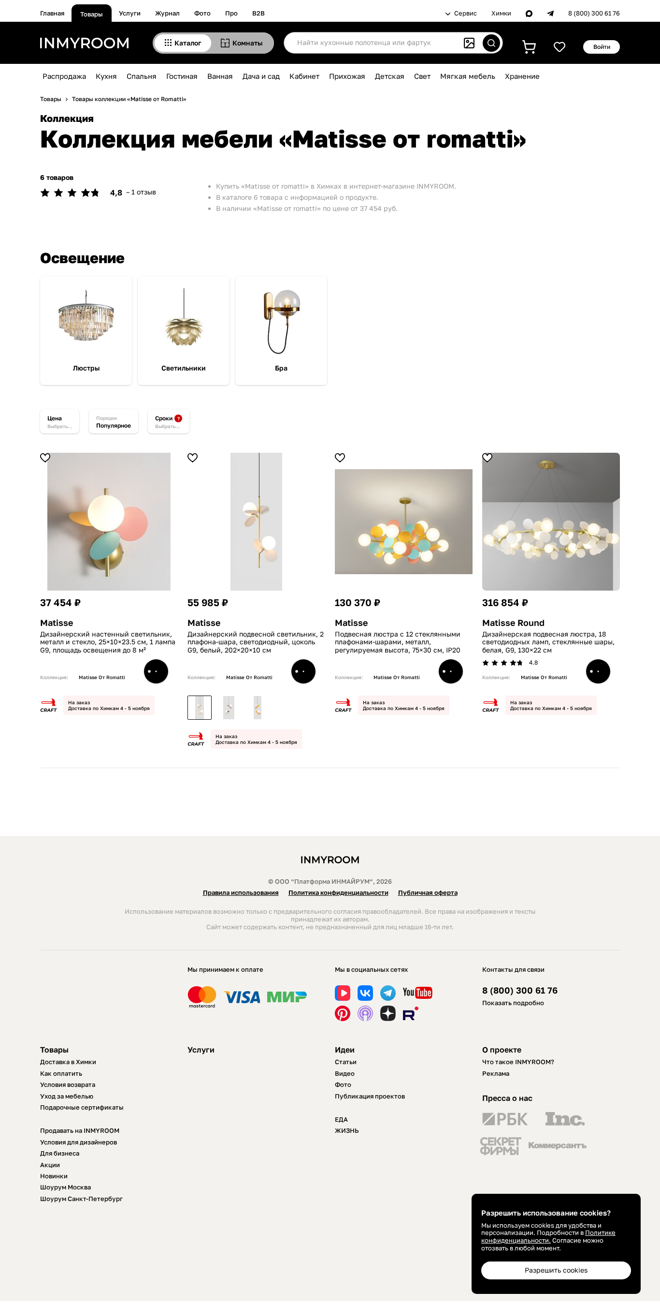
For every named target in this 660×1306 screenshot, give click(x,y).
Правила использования (241, 892)
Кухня (106, 76)
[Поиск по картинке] (469, 43)
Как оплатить (61, 1073)
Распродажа (64, 76)
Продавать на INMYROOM (79, 1130)
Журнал (167, 13)
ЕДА (341, 1119)
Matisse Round (513, 623)
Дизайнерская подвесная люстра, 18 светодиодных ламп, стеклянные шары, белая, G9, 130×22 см (548, 642)
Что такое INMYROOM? (518, 1062)
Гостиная (182, 76)
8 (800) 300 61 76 (594, 13)
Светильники (183, 368)
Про (231, 13)
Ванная (220, 76)
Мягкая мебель (467, 76)
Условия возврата (67, 1084)
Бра (281, 368)
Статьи (346, 1062)
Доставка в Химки (68, 1062)
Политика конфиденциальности (338, 892)
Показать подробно (513, 1003)
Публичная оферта (428, 892)
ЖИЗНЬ (347, 1130)
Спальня (142, 76)
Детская (389, 76)
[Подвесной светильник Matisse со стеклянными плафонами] (257, 708)
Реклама (495, 1073)
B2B (258, 13)
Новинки (54, 1176)
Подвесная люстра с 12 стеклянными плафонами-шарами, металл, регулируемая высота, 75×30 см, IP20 (397, 642)
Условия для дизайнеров (78, 1142)
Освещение (82, 258)
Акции (50, 1165)
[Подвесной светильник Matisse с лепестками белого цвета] (199, 708)
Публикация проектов (370, 1096)
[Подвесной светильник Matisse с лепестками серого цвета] (228, 708)
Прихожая (347, 76)
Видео (345, 1073)
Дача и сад (261, 76)
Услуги (130, 13)
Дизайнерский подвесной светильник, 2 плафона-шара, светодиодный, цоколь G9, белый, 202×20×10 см (255, 642)
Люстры (86, 368)
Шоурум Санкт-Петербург (81, 1198)
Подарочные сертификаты (82, 1107)
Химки (501, 13)
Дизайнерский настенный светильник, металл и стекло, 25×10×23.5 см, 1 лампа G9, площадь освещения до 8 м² (107, 642)
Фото (202, 13)
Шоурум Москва (65, 1187)
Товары (91, 14)
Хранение (522, 76)
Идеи (345, 1049)
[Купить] (156, 671)
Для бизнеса (59, 1153)
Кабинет (304, 76)
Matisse (56, 623)
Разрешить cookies (556, 1270)
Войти (601, 46)
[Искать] (491, 43)
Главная (52, 13)
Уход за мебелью (66, 1096)
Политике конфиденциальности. (548, 1236)
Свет (422, 76)
